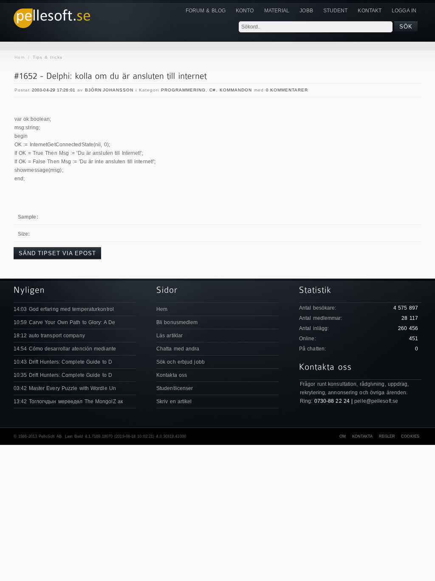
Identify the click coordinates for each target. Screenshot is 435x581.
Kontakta (362, 436)
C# (212, 90)
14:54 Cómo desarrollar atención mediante (65, 349)
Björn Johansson (109, 90)
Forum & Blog (206, 11)
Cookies (410, 436)
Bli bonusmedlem (177, 322)
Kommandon (236, 90)
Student (335, 11)
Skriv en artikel (174, 401)
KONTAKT (369, 11)
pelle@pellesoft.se (376, 401)
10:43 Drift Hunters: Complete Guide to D (63, 362)
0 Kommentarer (287, 90)
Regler (387, 436)
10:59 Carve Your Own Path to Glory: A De (64, 322)
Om (342, 436)
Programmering (183, 90)
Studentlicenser (174, 388)
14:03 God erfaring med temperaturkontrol (64, 309)
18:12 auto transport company (49, 336)
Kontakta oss (171, 375)
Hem (19, 57)
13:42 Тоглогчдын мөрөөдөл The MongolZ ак (68, 401)
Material (277, 11)
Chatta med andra (178, 349)
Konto (245, 11)
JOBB (306, 11)
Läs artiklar (169, 336)
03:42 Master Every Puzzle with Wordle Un (65, 388)
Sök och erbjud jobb (180, 362)
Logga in (404, 11)
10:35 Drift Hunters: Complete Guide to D (63, 375)
